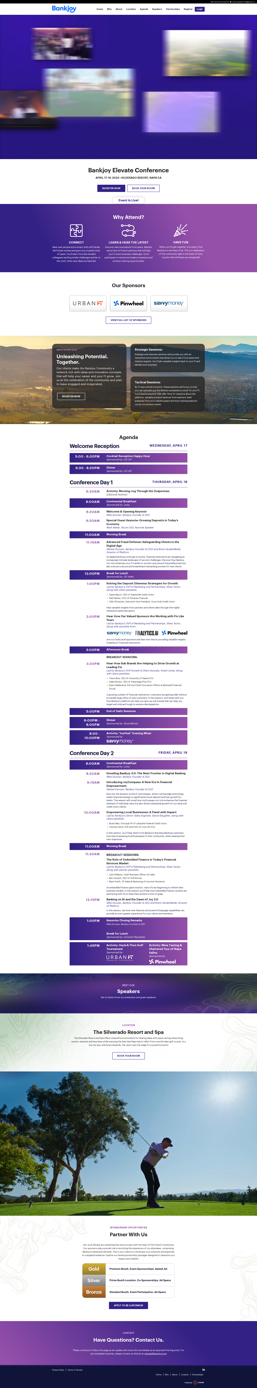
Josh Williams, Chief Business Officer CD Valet (132, 875)
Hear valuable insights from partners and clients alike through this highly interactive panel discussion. (143, 609)
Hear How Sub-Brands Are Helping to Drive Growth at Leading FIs (142, 665)
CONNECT (76, 242)
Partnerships (173, 9)
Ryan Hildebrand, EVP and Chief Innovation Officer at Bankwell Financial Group (145, 687)
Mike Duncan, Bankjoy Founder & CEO (128, 515)
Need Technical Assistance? (233, 2)
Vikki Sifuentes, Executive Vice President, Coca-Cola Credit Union (142, 602)
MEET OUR (128, 985)
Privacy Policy (58, 1370)
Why (109, 9)
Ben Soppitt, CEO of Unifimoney (125, 878)
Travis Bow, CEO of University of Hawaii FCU (131, 678)
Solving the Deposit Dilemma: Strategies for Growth (142, 583)
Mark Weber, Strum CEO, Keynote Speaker (130, 527)
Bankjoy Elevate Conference (128, 170)
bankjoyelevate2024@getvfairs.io (243, 2)
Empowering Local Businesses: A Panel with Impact (141, 812)
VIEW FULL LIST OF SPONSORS (128, 320)
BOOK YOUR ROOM (143, 188)
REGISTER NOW (111, 188)
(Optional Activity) (116, 494)
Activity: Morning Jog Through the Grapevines (137, 491)
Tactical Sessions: (148, 382)
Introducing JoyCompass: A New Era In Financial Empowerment (139, 784)
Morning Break (116, 534)
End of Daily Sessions (121, 711)
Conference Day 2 (92, 753)
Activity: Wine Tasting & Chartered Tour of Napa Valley (165, 949)
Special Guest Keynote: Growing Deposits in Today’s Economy (142, 522)
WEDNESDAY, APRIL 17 (168, 445)
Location (131, 9)
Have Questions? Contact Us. (128, 1337)
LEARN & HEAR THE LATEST (128, 242)
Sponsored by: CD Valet (119, 577)
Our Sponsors (128, 285)
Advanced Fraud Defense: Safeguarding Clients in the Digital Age (142, 544)
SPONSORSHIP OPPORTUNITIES (128, 1227)
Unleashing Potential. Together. (82, 359)
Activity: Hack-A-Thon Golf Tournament (124, 947)
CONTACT (129, 1333)
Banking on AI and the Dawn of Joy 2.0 (132, 899)
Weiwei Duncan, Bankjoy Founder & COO (129, 789)
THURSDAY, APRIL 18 (169, 482)
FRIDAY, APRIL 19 (172, 752)
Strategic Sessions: (148, 349)
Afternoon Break (117, 649)
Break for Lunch (117, 573)
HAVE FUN (180, 242)
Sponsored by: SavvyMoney (122, 723)
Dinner (110, 467)
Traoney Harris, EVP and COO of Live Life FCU (132, 827)
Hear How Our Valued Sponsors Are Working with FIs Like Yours (145, 618)
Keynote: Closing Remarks (124, 920)
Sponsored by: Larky (118, 505)
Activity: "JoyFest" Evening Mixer (128, 733)
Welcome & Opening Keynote (126, 511)
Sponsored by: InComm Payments (125, 937)
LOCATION (128, 1025)
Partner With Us (128, 1231)
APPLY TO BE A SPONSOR (128, 1305)
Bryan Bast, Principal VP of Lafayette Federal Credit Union (138, 823)
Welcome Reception (94, 446)
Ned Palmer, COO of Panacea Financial (128, 598)
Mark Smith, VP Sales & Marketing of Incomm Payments (137, 882)
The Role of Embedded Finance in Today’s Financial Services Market (141, 861)
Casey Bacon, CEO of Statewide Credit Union (131, 595)
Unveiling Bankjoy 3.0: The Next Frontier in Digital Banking (146, 773)
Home (100, 9)
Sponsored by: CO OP (118, 459)
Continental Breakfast (121, 501)
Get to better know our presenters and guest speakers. (128, 997)
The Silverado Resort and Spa (128, 1029)
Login (200, 9)
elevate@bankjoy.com (156, 1354)
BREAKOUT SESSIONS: (121, 657)
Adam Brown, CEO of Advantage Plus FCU (130, 682)
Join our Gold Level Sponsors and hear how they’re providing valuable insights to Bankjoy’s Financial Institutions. (146, 641)
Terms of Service (74, 1370)
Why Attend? (128, 217)
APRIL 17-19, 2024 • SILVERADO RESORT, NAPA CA (128, 178)
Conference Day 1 (91, 482)
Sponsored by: (114, 737)
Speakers (157, 9)
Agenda (144, 9)
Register (188, 9)
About (119, 9)
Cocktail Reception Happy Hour (128, 456)
